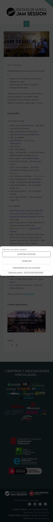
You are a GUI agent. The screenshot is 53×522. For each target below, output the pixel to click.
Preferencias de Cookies (26, 268)
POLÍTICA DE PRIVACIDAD (33, 272)
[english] (23, 249)
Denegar (26, 261)
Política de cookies (16, 272)
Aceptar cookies (27, 254)
